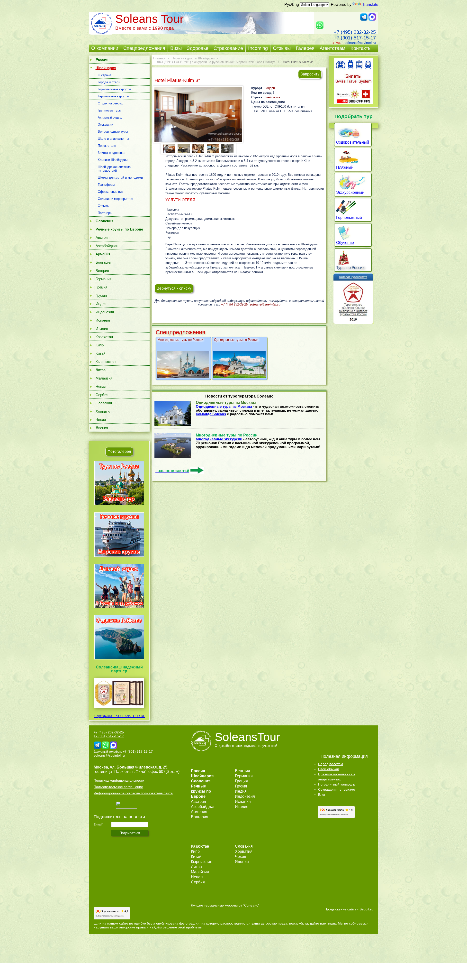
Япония (102, 428)
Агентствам (332, 48)
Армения (103, 254)
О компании (104, 48)
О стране (104, 75)
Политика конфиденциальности (119, 780)
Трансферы (106, 184)
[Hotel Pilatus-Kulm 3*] (198, 114)
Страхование (228, 48)
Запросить (309, 74)
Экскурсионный (350, 192)
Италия (102, 328)
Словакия (104, 403)
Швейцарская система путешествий (114, 168)
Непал (101, 386)
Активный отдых (110, 117)
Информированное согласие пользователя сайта (133, 793)
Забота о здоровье (111, 153)
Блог (321, 794)
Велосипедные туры (113, 131)
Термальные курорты (113, 96)
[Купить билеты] (353, 103)
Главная (159, 58)
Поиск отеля (107, 146)
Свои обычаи (328, 769)
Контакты (360, 48)
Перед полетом (330, 764)
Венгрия (102, 271)
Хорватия (103, 411)
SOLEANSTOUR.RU (129, 716)
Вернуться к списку (174, 288)
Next (230, 148)
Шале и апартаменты (113, 138)
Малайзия (104, 378)
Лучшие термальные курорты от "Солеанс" (225, 905)
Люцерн (269, 88)
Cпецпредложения (144, 48)
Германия (103, 279)
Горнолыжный (349, 217)
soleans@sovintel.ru (360, 43)
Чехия (101, 419)
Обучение (345, 243)
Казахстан (104, 337)
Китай (100, 353)
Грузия (101, 295)
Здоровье (197, 48)
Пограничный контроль (336, 784)
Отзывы (282, 48)
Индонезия (105, 312)
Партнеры (105, 213)
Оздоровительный (352, 142)
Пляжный (344, 167)
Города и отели (109, 82)
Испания (103, 320)
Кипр (100, 345)
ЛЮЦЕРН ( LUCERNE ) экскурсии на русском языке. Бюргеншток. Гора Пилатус (216, 62)
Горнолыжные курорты (114, 89)
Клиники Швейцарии (112, 160)
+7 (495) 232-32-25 (355, 32)
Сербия (102, 395)
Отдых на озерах (110, 103)
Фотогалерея (119, 451)
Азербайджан (107, 246)
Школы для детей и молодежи (120, 177)
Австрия (102, 237)
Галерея (305, 48)
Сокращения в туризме (336, 789)
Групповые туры (109, 110)
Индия (101, 304)
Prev (166, 148)
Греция (101, 287)
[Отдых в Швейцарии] (119, 659)
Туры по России (350, 268)
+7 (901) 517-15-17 (355, 37)
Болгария (103, 262)
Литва (101, 370)
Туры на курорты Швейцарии (193, 58)
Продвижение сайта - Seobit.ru (348, 909)
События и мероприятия (115, 199)
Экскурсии (105, 124)
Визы (176, 48)
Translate (370, 4)
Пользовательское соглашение (118, 787)
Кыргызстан (106, 362)
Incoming (258, 48)
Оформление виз (110, 192)
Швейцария (271, 97)
